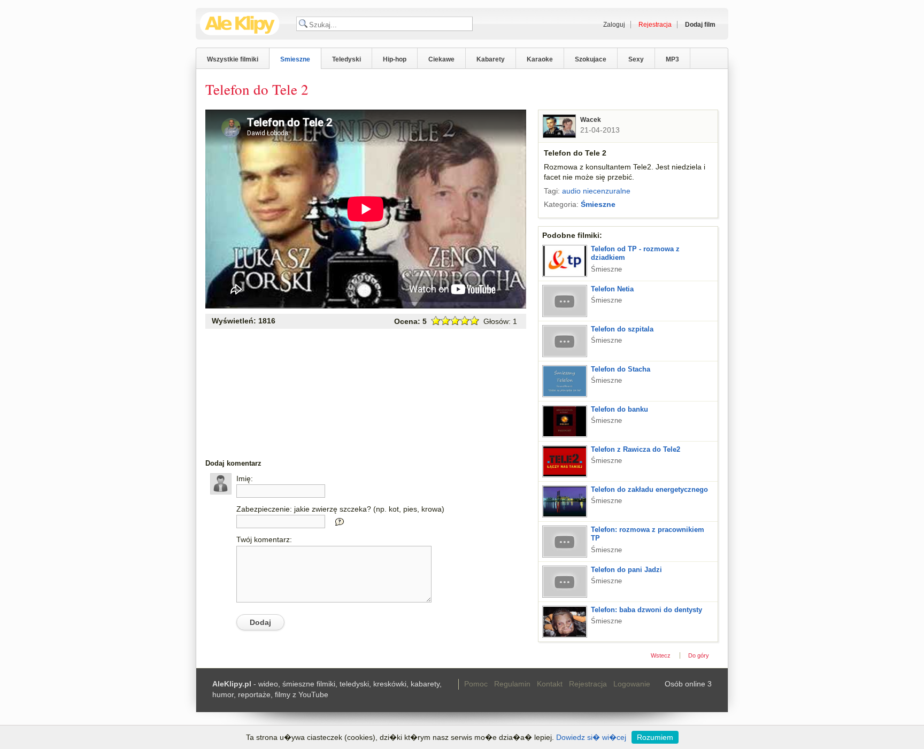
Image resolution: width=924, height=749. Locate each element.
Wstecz (661, 655)
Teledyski (346, 59)
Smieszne (295, 59)
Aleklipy (239, 24)
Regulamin (512, 683)
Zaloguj (614, 24)
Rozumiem (655, 737)
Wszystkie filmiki (232, 59)
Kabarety (490, 59)
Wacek (590, 119)
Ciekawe (441, 59)
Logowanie (631, 683)
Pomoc (476, 683)
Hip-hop (394, 59)
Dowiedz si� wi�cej (591, 737)
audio (571, 191)
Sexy (636, 59)
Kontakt (550, 683)
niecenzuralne (606, 191)
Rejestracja (588, 683)
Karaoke (540, 59)
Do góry (698, 655)
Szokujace (590, 59)
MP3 (672, 59)
